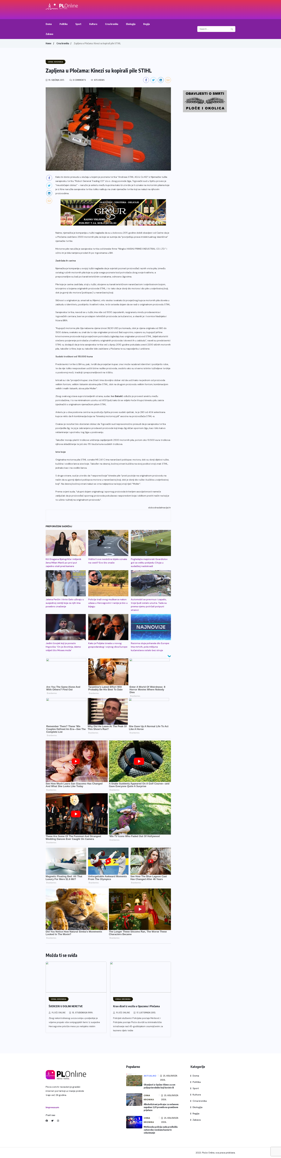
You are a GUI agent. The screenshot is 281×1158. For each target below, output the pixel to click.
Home (48, 43)
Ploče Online (59, 1012)
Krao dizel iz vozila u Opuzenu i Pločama (136, 1006)
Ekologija (130, 24)
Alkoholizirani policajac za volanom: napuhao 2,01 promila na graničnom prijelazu (161, 1107)
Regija (146, 24)
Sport (78, 24)
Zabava (49, 34)
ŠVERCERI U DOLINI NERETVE (66, 1006)
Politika (63, 24)
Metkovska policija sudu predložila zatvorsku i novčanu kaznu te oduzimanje (161, 1129)
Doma (49, 24)
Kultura (93, 24)
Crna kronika (111, 24)
